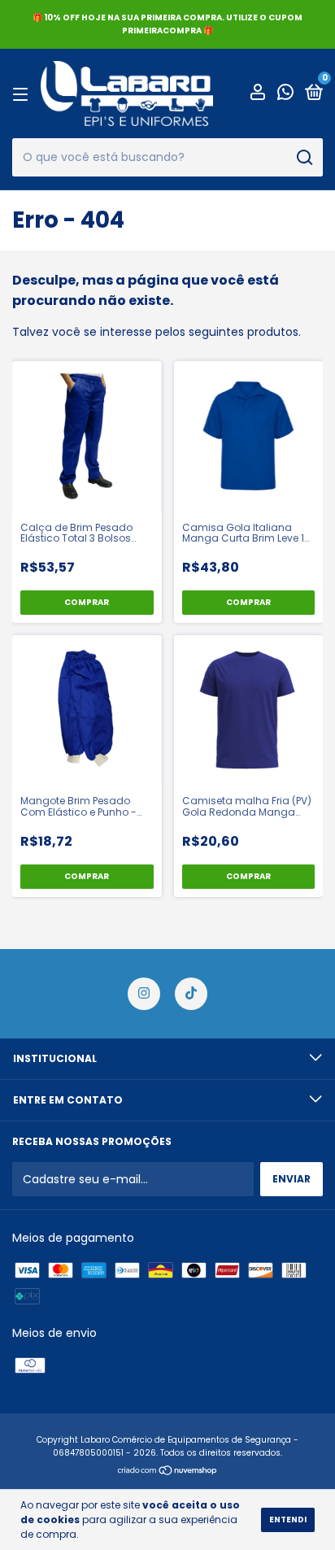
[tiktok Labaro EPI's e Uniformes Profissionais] (191, 993)
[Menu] (23, 94)
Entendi (288, 1519)
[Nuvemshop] (168, 1472)
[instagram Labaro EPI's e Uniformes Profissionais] (144, 993)
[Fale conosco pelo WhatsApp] (285, 95)
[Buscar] (303, 157)
